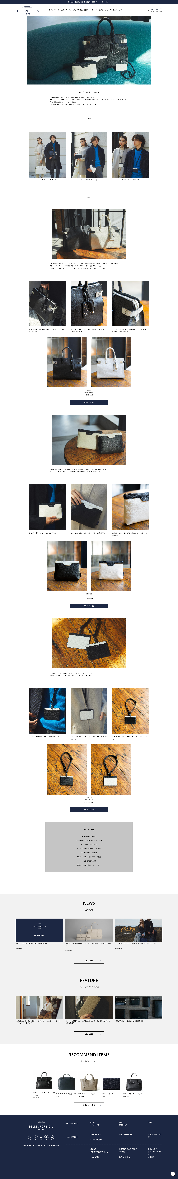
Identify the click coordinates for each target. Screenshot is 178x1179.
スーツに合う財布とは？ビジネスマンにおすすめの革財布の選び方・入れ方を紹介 (88, 1022)
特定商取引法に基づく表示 (128, 1149)
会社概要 (151, 1157)
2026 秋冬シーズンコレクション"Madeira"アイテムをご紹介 (135, 944)
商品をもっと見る (89, 1105)
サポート (122, 10)
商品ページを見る (89, 402)
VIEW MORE (89, 961)
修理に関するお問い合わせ (99, 1152)
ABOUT (150, 1122)
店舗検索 (93, 1149)
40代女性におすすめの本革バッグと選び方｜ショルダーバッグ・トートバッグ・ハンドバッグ (39, 1022)
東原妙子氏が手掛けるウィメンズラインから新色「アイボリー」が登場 (88, 945)
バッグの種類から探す (80, 10)
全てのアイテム (66, 10)
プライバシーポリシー (154, 1153)
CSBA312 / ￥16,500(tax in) (130, 180)
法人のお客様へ (124, 1157)
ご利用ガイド (123, 1152)
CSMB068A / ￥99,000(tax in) (47, 180)
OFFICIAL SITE (72, 1124)
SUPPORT (123, 1125)
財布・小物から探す (96, 10)
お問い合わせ (152, 1149)
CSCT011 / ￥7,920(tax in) (89, 180)
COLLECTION (95, 1125)
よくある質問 (94, 1157)
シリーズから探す (111, 10)
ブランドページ (54, 10)
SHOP (121, 1122)
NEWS (92, 1122)
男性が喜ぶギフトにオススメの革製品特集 (129, 1021)
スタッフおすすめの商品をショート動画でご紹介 (32, 944)
